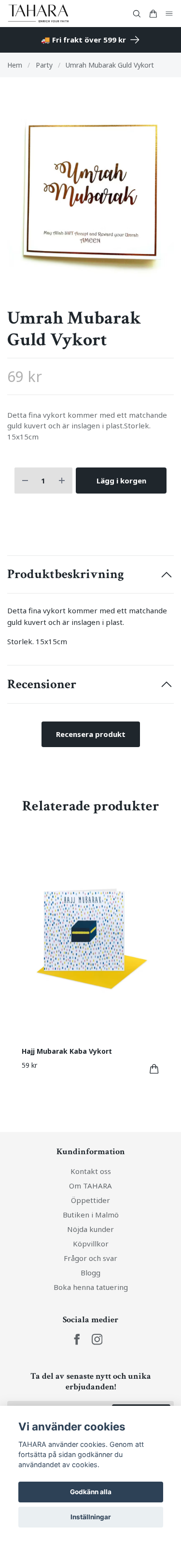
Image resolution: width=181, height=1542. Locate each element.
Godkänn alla (90, 1492)
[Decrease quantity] (25, 481)
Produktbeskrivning (65, 574)
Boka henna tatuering (91, 1287)
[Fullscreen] (90, 192)
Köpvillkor (91, 1243)
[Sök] (136, 13)
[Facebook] (77, 1339)
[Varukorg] (153, 13)
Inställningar (90, 1517)
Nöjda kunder (90, 1229)
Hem (14, 65)
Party (44, 65)
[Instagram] (97, 1339)
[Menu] (169, 14)
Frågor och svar (90, 1258)
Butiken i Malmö (91, 1214)
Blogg (90, 1272)
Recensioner (41, 684)
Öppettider (90, 1200)
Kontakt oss (90, 1171)
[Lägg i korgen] (154, 1069)
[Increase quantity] (62, 481)
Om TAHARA (90, 1185)
